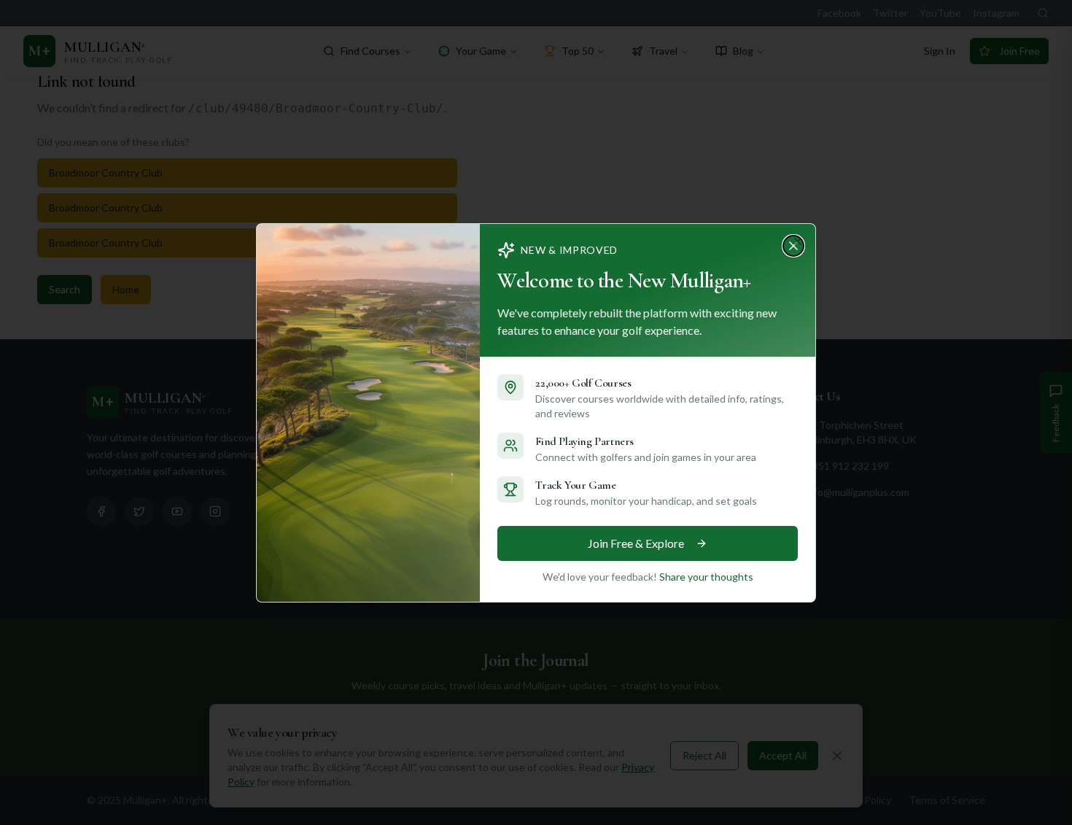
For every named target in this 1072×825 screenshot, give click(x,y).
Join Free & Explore (636, 543)
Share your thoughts (706, 576)
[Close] (798, 241)
